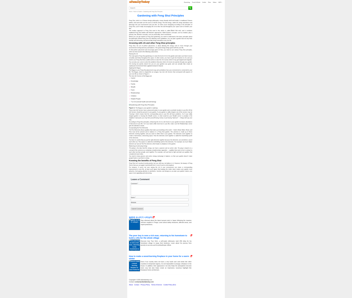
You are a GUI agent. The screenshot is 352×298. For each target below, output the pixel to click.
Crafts (204, 2)
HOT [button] (219, 2)
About (131, 285)
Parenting (187, 2)
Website (133, 202)
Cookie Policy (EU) (169, 285)
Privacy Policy (145, 285)
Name (133, 197)
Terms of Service (156, 285)
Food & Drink (196, 2)
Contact (136, 285)
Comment (134, 183)
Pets (209, 2)
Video (214, 2)
